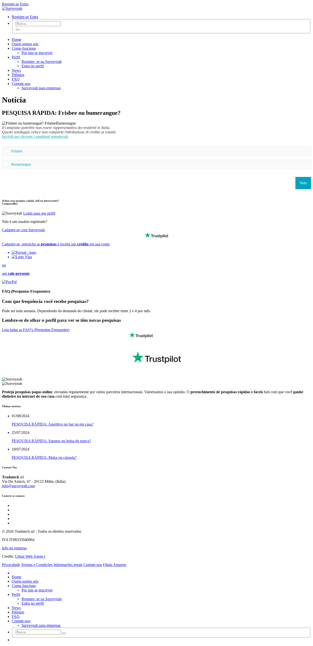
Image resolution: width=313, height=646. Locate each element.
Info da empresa (14, 548)
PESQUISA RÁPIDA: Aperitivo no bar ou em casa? (52, 424)
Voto (303, 183)
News (16, 70)
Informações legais (68, 565)
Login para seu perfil (39, 213)
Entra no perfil (33, 66)
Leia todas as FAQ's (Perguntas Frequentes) (35, 330)
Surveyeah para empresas (41, 88)
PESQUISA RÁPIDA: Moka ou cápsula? (44, 457)
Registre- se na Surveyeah (42, 61)
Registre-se (10, 4)
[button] (160, 151)
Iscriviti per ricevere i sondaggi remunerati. (35, 136)
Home (16, 39)
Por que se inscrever (37, 53)
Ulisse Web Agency (30, 556)
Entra (24, 4)
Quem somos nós (25, 44)
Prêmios (18, 75)
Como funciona (24, 48)
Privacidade (11, 565)
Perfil (16, 57)
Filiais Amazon (114, 565)
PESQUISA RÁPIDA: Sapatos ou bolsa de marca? (51, 441)
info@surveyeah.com (18, 486)
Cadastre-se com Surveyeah (23, 230)
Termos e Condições (37, 565)
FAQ (16, 79)
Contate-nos (21, 83)
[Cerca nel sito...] (18, 29)
